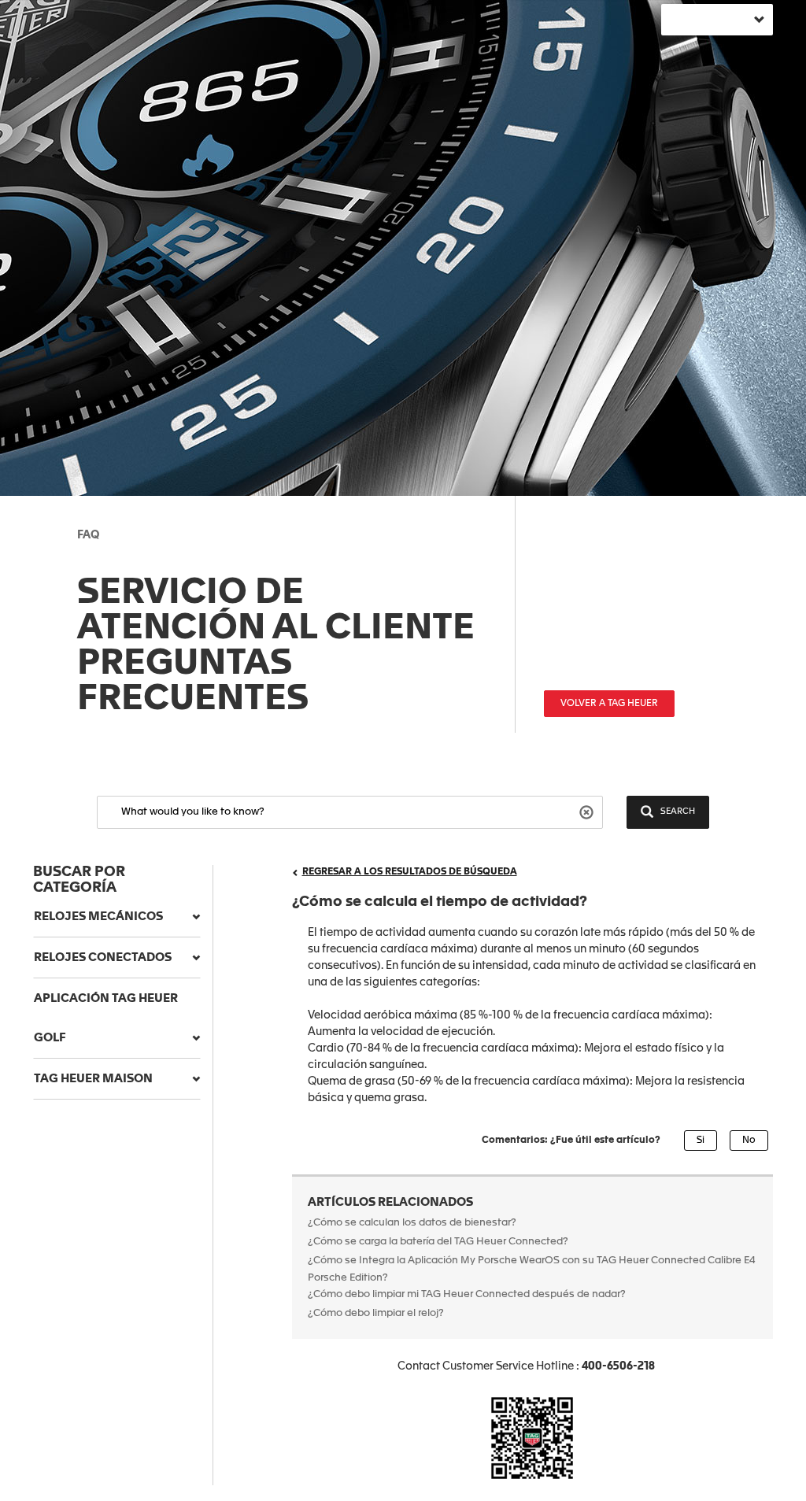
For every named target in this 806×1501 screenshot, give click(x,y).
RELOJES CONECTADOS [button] (103, 957)
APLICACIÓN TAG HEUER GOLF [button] (106, 1018)
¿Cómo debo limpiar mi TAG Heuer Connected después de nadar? (467, 1294)
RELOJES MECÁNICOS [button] (98, 916)
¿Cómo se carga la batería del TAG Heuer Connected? (438, 1242)
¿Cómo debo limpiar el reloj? (376, 1313)
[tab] (117, 917)
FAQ (88, 535)
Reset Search (588, 811)
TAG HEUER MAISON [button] (93, 1079)
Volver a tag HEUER (609, 703)
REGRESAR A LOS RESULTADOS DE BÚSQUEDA (409, 872)
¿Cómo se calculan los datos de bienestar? (412, 1223)
